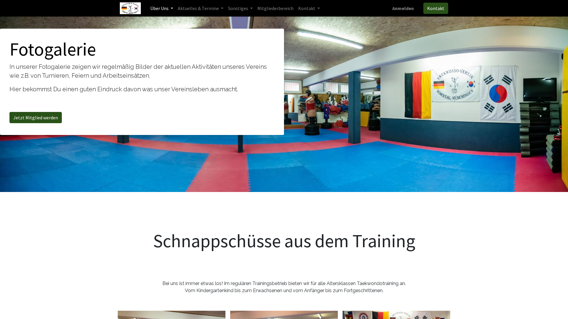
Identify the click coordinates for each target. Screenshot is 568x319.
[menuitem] (275, 8)
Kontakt (435, 8)
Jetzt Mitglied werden (35, 118)
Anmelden (403, 8)
